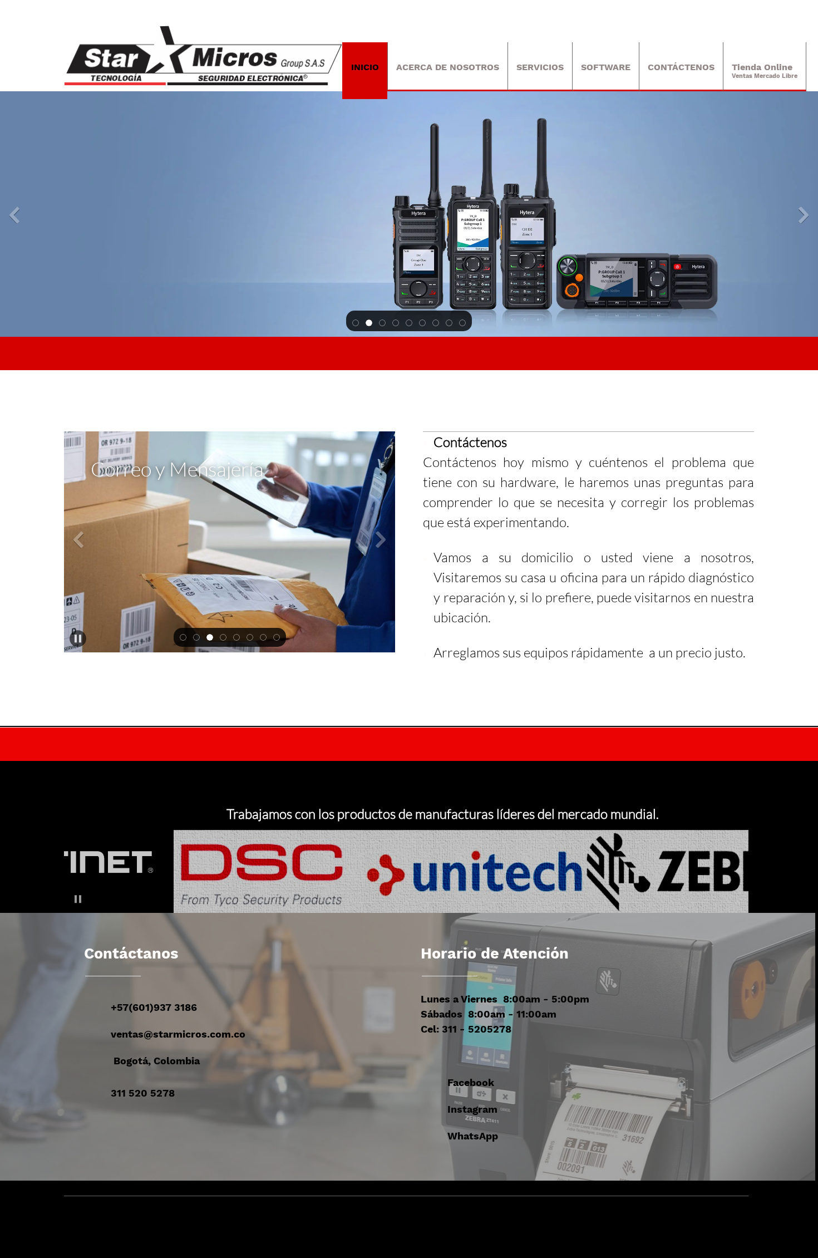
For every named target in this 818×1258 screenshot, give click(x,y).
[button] (355, 321)
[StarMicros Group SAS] (203, 56)
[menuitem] (364, 70)
